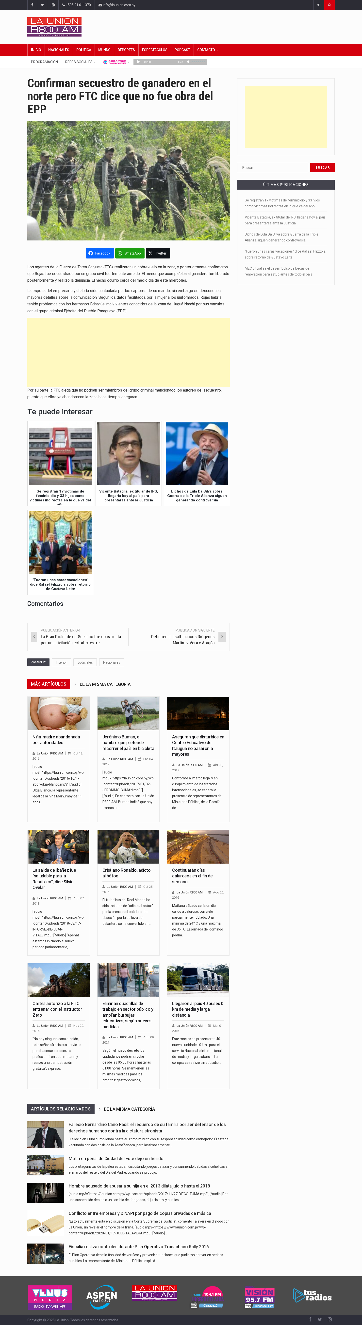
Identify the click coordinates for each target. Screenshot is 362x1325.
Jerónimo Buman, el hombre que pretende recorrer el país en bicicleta (128, 742)
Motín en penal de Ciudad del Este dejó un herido (116, 1158)
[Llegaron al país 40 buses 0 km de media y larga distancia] (198, 980)
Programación (44, 62)
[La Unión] (181, 27)
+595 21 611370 (78, 5)
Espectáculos (154, 50)
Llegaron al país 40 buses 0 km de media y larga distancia (197, 1009)
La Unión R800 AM (50, 753)
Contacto (206, 50)
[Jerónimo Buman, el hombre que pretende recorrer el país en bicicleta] (129, 713)
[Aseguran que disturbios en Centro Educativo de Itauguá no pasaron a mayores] (198, 713)
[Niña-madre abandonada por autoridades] (59, 713)
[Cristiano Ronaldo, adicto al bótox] (129, 847)
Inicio (36, 50)
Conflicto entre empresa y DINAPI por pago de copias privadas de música (140, 1213)
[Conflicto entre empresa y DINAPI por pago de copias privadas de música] (45, 1223)
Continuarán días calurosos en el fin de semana (192, 876)
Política (83, 50)
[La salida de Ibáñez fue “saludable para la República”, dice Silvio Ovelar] (59, 847)
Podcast (182, 50)
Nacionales (58, 50)
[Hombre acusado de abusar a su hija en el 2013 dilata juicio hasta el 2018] (45, 1193)
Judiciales (85, 662)
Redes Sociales (79, 62)
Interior (61, 662)
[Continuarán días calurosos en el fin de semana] (198, 847)
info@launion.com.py (118, 5)
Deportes (126, 50)
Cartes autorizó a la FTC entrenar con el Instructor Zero (57, 1009)
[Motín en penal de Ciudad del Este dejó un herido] (45, 1165)
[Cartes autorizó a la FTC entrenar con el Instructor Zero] (59, 980)
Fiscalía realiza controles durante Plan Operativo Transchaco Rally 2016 (139, 1246)
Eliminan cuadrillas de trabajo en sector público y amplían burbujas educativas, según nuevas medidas (127, 1015)
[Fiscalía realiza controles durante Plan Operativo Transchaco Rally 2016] (45, 1254)
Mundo (104, 50)
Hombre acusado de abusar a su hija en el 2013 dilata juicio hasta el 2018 (139, 1186)
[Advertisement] (128, 352)
